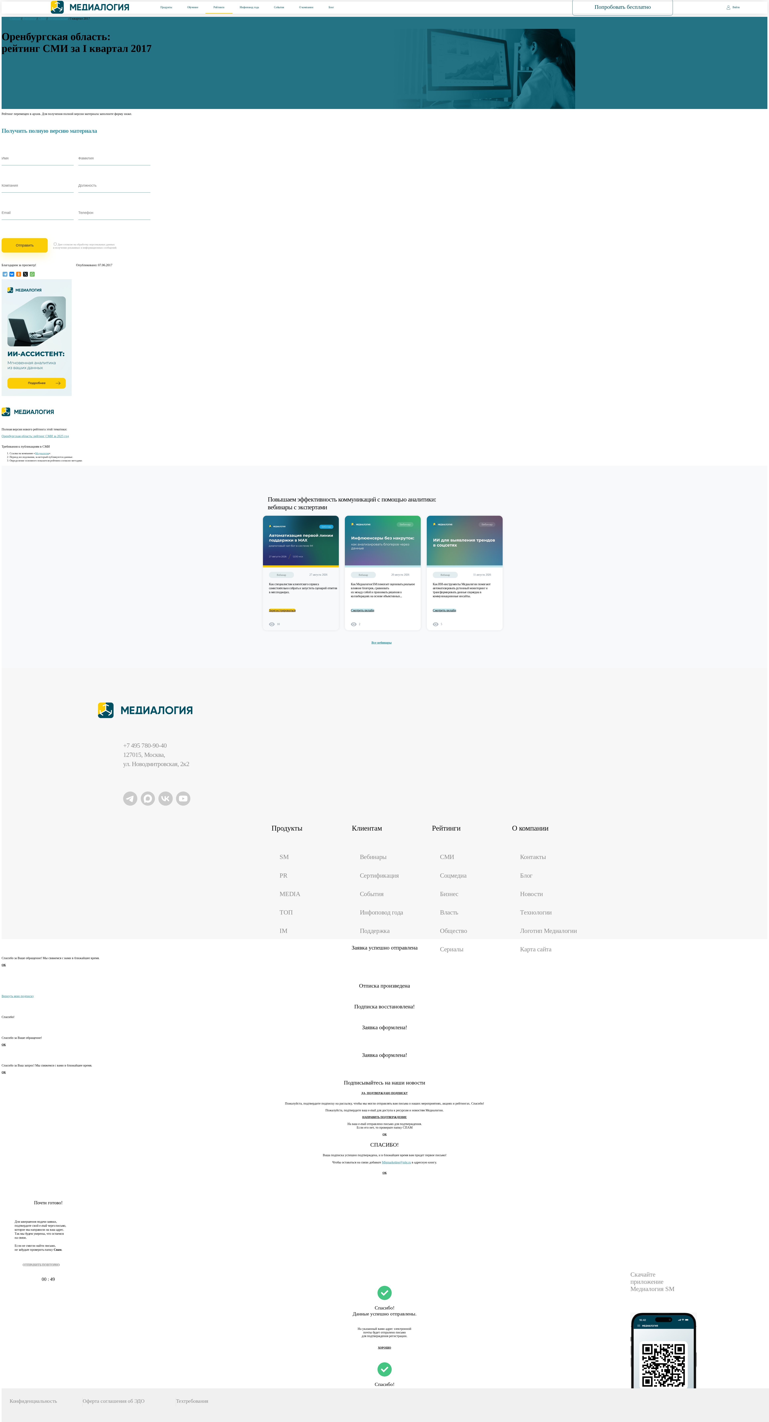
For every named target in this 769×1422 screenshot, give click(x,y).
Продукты (166, 7)
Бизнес (449, 893)
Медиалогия (42, 453)
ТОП (286, 912)
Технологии (536, 912)
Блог (331, 7)
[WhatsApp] (32, 274)
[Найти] (544, 7)
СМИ (447, 856)
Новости (531, 893)
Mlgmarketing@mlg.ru (396, 1162)
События (279, 7)
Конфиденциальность (33, 1401)
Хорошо (384, 1347)
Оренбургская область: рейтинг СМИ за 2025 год (35, 436)
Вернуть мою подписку (18, 996)
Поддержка (375, 930)
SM (284, 856)
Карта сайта (536, 949)
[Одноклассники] (18, 274)
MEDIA (290, 893)
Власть (449, 912)
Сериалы (452, 949)
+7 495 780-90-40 (145, 745)
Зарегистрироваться (282, 610)
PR (283, 875)
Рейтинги (218, 7)
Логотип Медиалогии (548, 930)
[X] (25, 274)
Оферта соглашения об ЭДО (114, 1401)
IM (283, 930)
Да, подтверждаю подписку (384, 1093)
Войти (736, 7)
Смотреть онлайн (362, 610)
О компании (306, 7)
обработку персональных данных (96, 244)
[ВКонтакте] (11, 274)
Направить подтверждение (384, 1117)
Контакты (533, 856)
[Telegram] (5, 274)
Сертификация (379, 875)
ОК (4, 965)
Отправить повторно (41, 1265)
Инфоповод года (249, 7)
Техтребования (192, 1401)
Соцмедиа (453, 875)
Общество (453, 930)
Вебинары (373, 856)
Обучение (192, 7)
